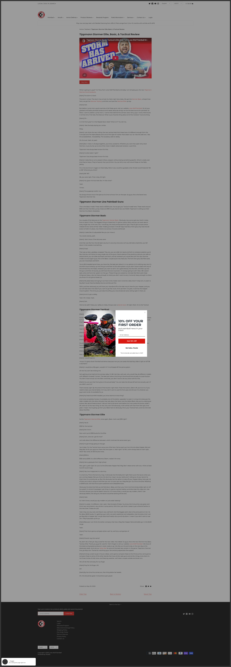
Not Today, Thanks (132, 348)
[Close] (145, 312)
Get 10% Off (132, 341)
